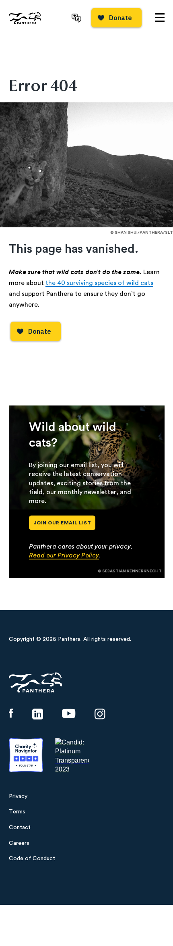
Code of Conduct (32, 858)
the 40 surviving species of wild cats (99, 283)
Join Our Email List (62, 522)
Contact (20, 827)
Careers (19, 843)
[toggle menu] (160, 17)
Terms (17, 812)
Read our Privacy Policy (64, 555)
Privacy (18, 796)
